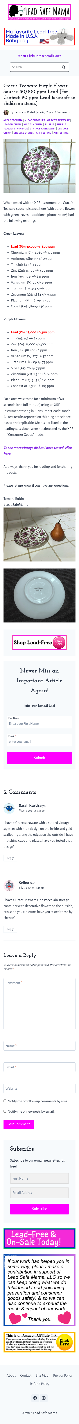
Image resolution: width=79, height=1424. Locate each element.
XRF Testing (44, 132)
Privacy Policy (62, 1375)
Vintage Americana (43, 128)
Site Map (42, 1375)
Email (12, 736)
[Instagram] (44, 1398)
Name (11, 1046)
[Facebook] (35, 1398)
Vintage (22, 128)
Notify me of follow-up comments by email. (39, 1101)
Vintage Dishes (24, 132)
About (11, 1375)
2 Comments (62, 112)
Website (11, 1088)
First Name (14, 718)
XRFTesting (61, 132)
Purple (49, 124)
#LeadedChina (13, 120)
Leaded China (13, 124)
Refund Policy (39, 1384)
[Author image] (6, 112)
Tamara (18, 112)
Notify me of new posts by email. (31, 1111)
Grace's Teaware (58, 120)
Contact (25, 1375)
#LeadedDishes (35, 120)
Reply (10, 858)
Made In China (33, 124)
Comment (13, 983)
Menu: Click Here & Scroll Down (39, 56)
